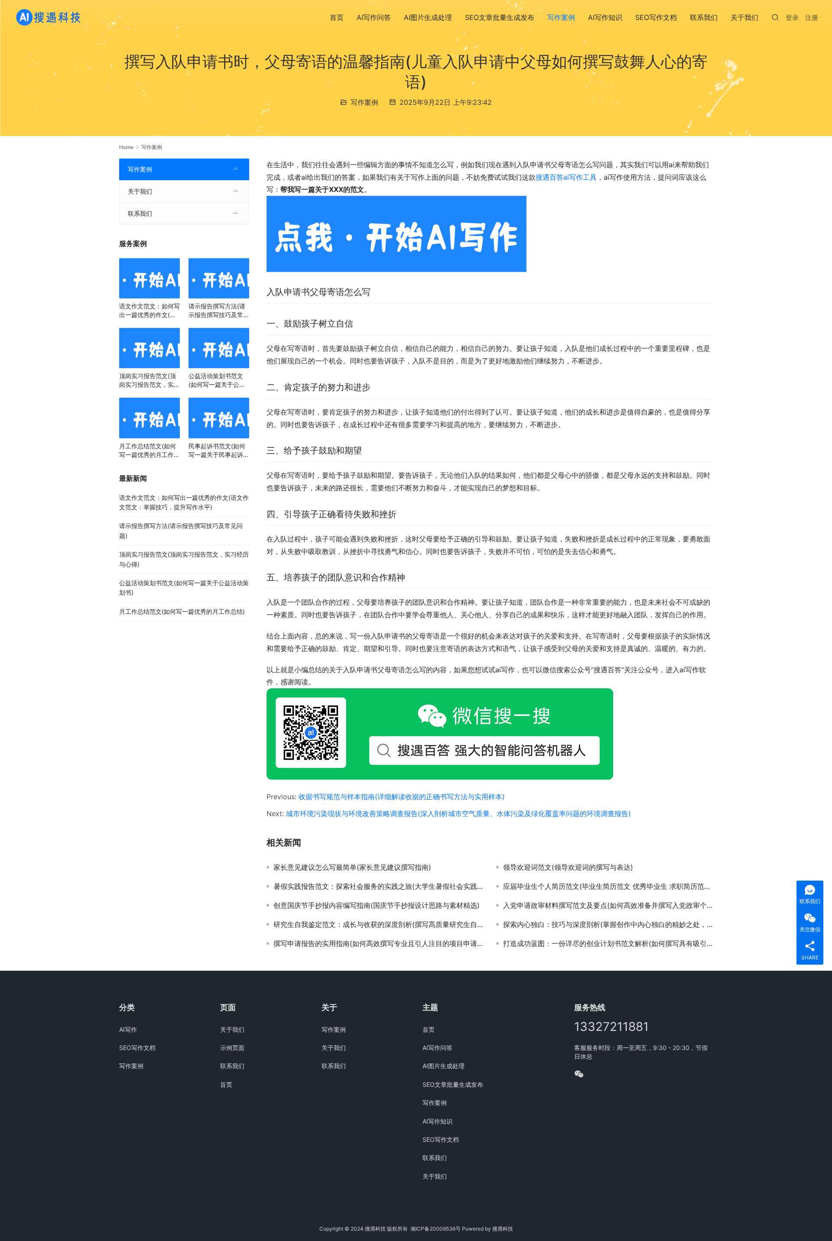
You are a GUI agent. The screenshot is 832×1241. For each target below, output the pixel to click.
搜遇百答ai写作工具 (566, 177)
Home (126, 147)
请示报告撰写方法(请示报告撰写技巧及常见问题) (218, 310)
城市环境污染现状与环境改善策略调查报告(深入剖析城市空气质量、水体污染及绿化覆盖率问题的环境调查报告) (458, 813)
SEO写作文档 (656, 17)
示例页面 (232, 1047)
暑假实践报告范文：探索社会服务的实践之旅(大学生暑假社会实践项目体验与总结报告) (378, 886)
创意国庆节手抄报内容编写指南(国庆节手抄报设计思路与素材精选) (376, 905)
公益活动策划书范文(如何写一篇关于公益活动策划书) (216, 380)
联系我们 (704, 17)
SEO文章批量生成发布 (499, 17)
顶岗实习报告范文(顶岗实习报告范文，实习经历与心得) (149, 380)
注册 (811, 17)
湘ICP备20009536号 (435, 1228)
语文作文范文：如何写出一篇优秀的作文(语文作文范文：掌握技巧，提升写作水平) (149, 310)
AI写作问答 (374, 17)
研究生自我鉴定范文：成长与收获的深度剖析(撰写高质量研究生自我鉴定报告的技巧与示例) (378, 924)
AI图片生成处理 (428, 17)
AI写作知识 (605, 17)
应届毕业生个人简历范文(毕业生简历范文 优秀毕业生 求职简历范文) (608, 886)
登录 (792, 17)
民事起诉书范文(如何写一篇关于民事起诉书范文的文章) (218, 450)
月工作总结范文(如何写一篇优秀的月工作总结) (149, 450)
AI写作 (128, 1029)
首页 (337, 17)
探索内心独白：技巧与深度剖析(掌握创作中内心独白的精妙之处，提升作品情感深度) (608, 924)
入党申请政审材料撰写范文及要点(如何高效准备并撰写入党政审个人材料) (608, 905)
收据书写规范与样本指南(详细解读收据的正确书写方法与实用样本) (402, 796)
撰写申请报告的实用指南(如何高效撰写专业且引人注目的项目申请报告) (378, 943)
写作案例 (561, 17)
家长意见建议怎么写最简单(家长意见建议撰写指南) (352, 867)
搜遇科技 (502, 1228)
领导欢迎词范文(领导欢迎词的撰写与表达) (568, 867)
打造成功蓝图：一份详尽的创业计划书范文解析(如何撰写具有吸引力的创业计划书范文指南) (608, 943)
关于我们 (744, 17)
